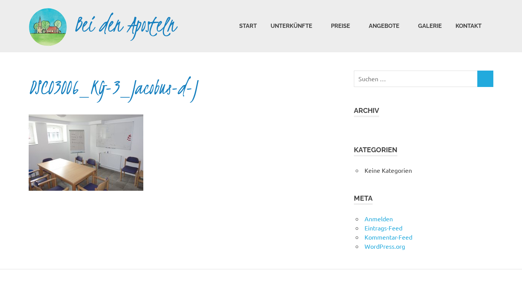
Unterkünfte (291, 26)
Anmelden (379, 218)
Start (248, 26)
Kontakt (468, 26)
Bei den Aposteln (125, 24)
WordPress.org (385, 246)
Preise (340, 26)
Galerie (430, 26)
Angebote (384, 26)
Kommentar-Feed (388, 237)
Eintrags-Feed (383, 228)
